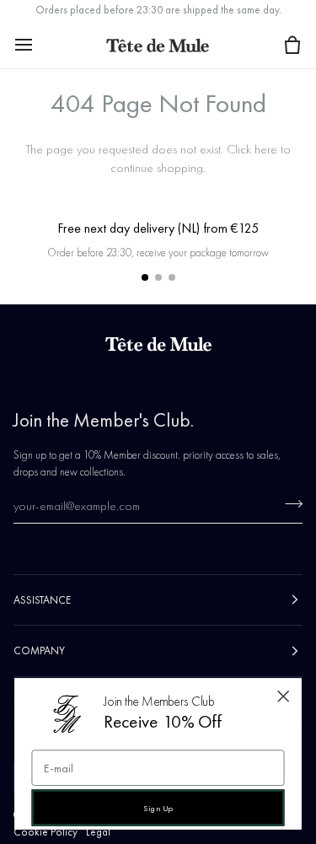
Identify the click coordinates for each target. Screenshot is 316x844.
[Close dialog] (283, 696)
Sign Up (157, 808)
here (265, 149)
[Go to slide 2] (158, 277)
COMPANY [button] (39, 650)
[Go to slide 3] (172, 277)
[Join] (289, 503)
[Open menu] (38, 44)
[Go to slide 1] (145, 277)
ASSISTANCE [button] (42, 600)
